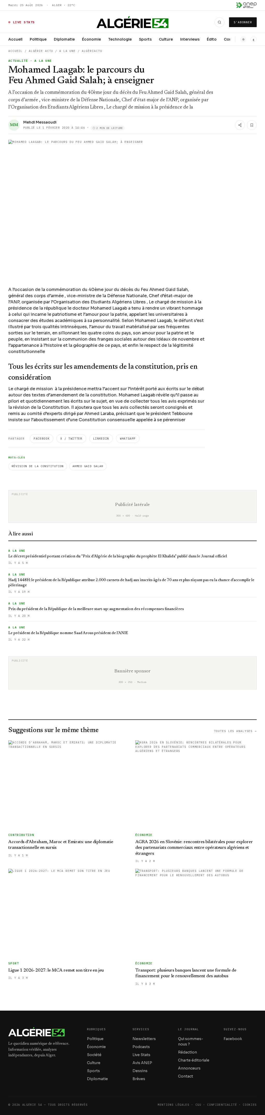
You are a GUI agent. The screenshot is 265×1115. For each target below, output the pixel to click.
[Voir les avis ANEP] (246, 5)
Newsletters (144, 1038)
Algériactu (92, 51)
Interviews (190, 39)
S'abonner (243, 22)
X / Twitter (71, 438)
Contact (185, 1076)
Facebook (41, 438)
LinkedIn (101, 438)
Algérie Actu (41, 51)
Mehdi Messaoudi (39, 122)
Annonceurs (189, 1068)
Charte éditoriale (193, 1060)
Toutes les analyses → (235, 731)
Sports (145, 39)
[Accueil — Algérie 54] (133, 22)
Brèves (138, 1078)
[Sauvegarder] (252, 125)
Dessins (140, 1070)
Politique (38, 39)
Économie (91, 39)
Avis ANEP (142, 1062)
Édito (212, 39)
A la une (67, 51)
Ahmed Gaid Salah (87, 466)
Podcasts (141, 1046)
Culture (166, 39)
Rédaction (187, 1052)
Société (94, 1054)
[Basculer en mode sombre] (243, 39)
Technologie (120, 39)
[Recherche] (219, 22)
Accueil (15, 39)
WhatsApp (128, 438)
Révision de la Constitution (38, 466)
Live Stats (141, 1054)
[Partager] (240, 125)
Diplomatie (64, 39)
